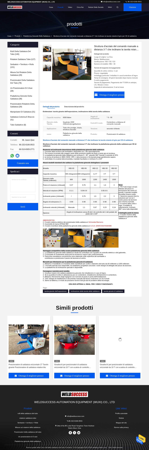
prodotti (17, 36)
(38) (21, 97)
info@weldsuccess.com (112, 2)
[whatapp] (12, 155)
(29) (21, 73)
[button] (11, 345)
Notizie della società (95, 7)
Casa (51, 7)
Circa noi (80, 7)
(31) (22, 112)
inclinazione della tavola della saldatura (85, 291)
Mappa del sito (121, 423)
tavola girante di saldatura (113, 291)
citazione (132, 7)
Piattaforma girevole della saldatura (36, 36)
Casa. (9, 36)
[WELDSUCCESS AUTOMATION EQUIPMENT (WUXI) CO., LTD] (14, 7)
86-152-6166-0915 (134, 2)
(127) (22, 59)
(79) (22, 81)
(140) (20, 52)
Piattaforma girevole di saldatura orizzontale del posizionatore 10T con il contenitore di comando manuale (119, 366)
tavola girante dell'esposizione (55, 291)
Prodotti (60, 7)
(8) (18, 125)
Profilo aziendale (121, 413)
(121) (22, 65)
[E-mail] (17, 155)
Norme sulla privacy (121, 427)
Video (70, 7)
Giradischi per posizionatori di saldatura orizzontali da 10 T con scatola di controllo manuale (26, 366)
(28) (21, 89)
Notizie (121, 418)
